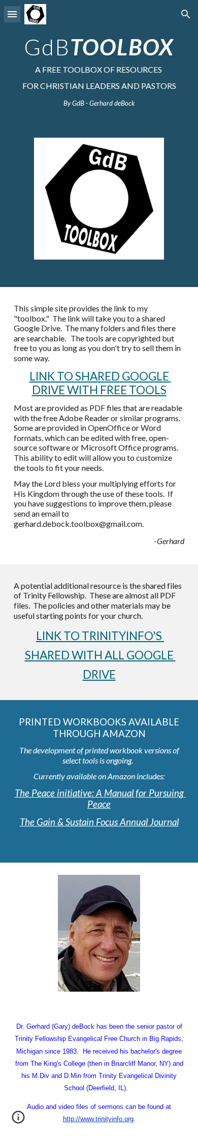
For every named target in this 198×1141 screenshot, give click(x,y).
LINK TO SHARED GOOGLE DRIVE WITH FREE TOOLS (100, 383)
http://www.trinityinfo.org (98, 1119)
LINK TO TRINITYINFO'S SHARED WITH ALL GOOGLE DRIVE (100, 655)
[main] (99, 70)
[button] (12, 14)
